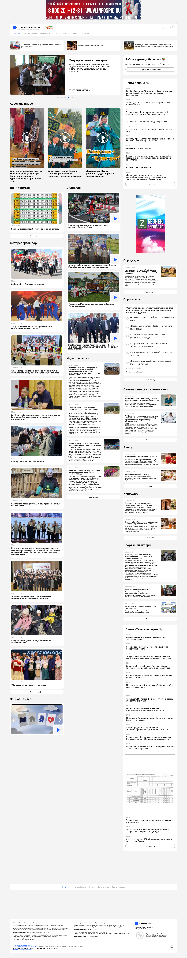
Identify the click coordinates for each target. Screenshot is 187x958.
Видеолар (74, 187)
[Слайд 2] (61, 97)
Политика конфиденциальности (23, 949)
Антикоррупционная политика (23, 945)
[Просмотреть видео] (27, 137)
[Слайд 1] (57, 97)
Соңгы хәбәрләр (79, 887)
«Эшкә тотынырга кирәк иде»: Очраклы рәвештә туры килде (149, 336)
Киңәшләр (130, 493)
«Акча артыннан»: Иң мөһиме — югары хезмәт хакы (152, 318)
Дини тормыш (20, 187)
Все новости (93, 497)
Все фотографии (36, 692)
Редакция (85, 33)
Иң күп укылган (78, 358)
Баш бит (16, 33)
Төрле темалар (118, 887)
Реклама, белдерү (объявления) (37, 33)
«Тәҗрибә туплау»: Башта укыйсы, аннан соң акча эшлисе (151, 353)
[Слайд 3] (65, 97)
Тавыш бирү (150, 380)
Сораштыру (131, 299)
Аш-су (127, 447)
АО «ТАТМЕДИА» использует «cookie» (25, 946)
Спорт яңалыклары (137, 545)
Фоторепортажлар (61, 33)
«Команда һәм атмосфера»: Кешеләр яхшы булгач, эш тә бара (150, 362)
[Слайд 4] (68, 97)
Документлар (103, 887)
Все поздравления (37, 236)
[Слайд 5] (72, 97)
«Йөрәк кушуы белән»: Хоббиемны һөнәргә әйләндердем (151, 327)
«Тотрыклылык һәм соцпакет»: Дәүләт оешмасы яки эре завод (148, 344)
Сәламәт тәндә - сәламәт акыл (145, 389)
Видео (75, 33)
